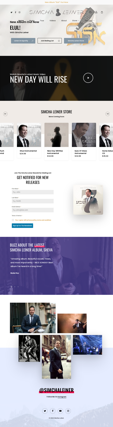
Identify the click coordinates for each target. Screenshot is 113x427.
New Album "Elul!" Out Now (56, 2)
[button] (23, 41)
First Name (15, 188)
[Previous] (5, 114)
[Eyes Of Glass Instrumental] (84, 135)
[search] (90, 12)
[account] (96, 12)
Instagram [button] (62, 397)
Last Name (15, 197)
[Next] (107, 114)
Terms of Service (17, 215)
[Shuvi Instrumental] (29, 135)
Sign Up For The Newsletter (22, 225)
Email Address (16, 206)
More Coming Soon (56, 117)
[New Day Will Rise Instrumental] (56, 135)
